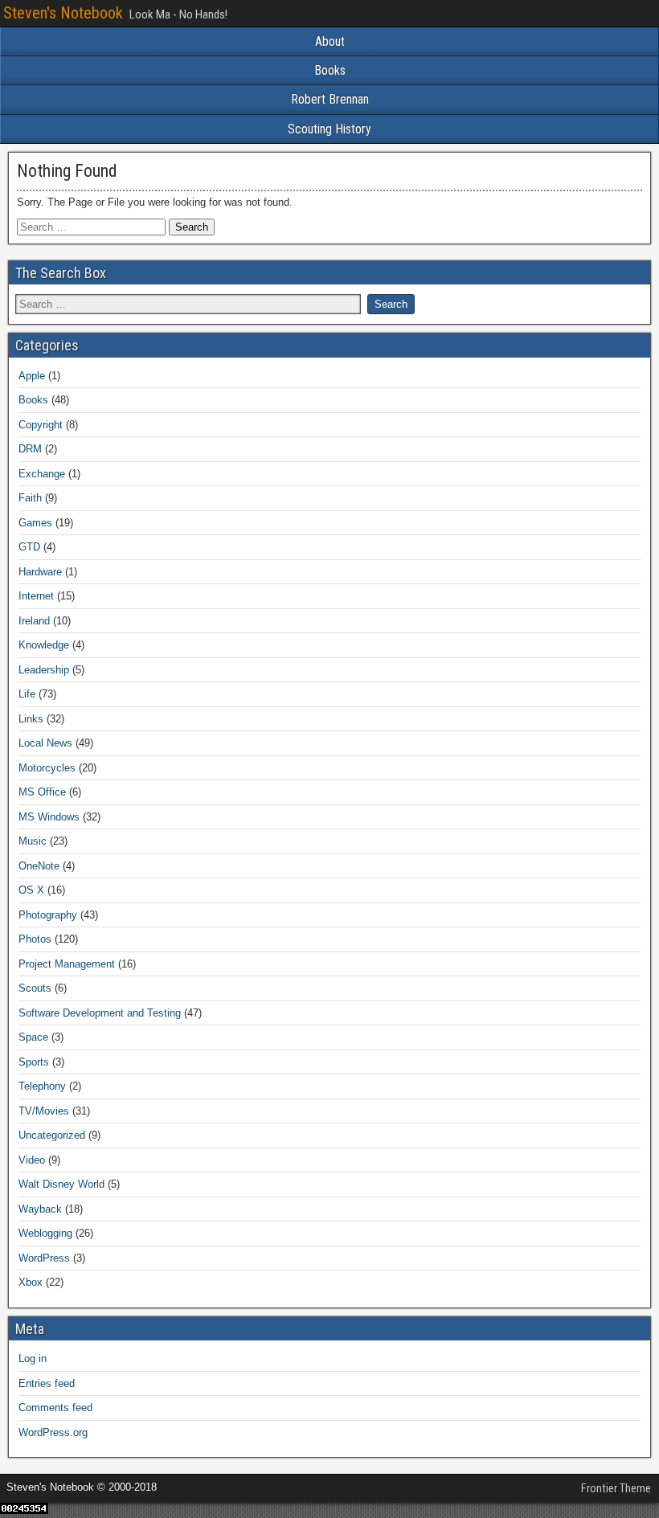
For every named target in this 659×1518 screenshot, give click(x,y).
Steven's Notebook (63, 13)
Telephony (42, 1086)
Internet (36, 596)
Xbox (30, 1282)
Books (330, 70)
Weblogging (45, 1233)
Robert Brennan (330, 99)
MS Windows (49, 817)
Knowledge (43, 645)
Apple (31, 376)
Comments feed (55, 1407)
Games (35, 523)
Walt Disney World (61, 1184)
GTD (29, 547)
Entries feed (46, 1383)
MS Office (42, 792)
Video (31, 1160)
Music (32, 841)
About (330, 41)
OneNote (38, 866)
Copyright (40, 425)
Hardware (40, 572)
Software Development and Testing (99, 1013)
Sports (33, 1062)
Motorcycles (47, 768)
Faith (30, 498)
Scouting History (329, 129)
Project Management (66, 964)
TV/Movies (43, 1111)
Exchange (41, 474)
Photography (47, 915)
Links (30, 719)
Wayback (40, 1209)
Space (33, 1037)
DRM (30, 449)
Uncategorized (51, 1135)
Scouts (34, 988)
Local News (45, 743)
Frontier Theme (616, 1488)
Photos (34, 939)
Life (26, 694)
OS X (31, 890)
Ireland (34, 621)
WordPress (44, 1258)
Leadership (43, 670)
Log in (32, 1358)
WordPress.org (53, 1432)
